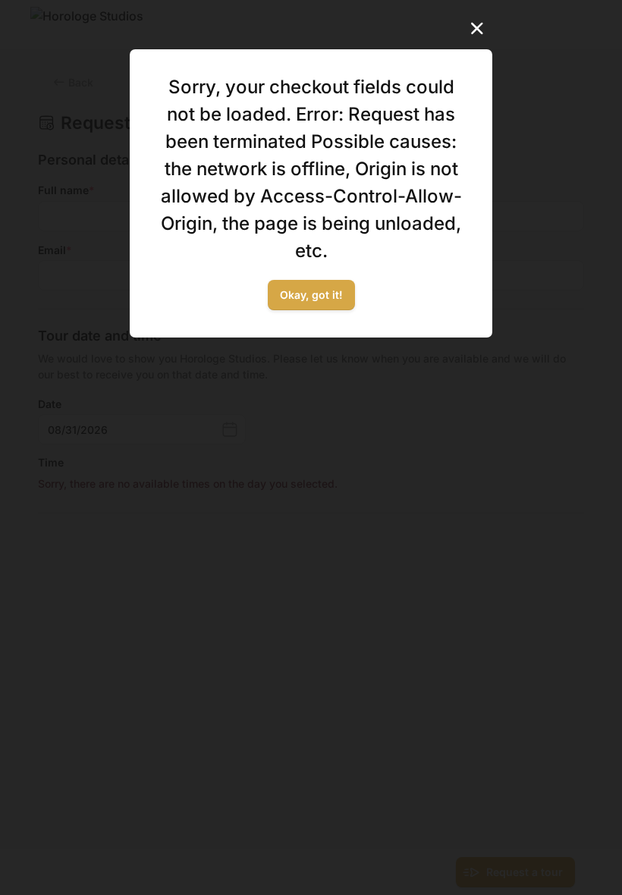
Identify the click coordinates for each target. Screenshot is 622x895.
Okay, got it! (311, 294)
